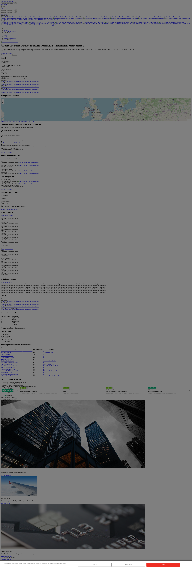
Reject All (95, 564)
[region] (96, 564)
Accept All (163, 564)
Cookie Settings (128, 564)
